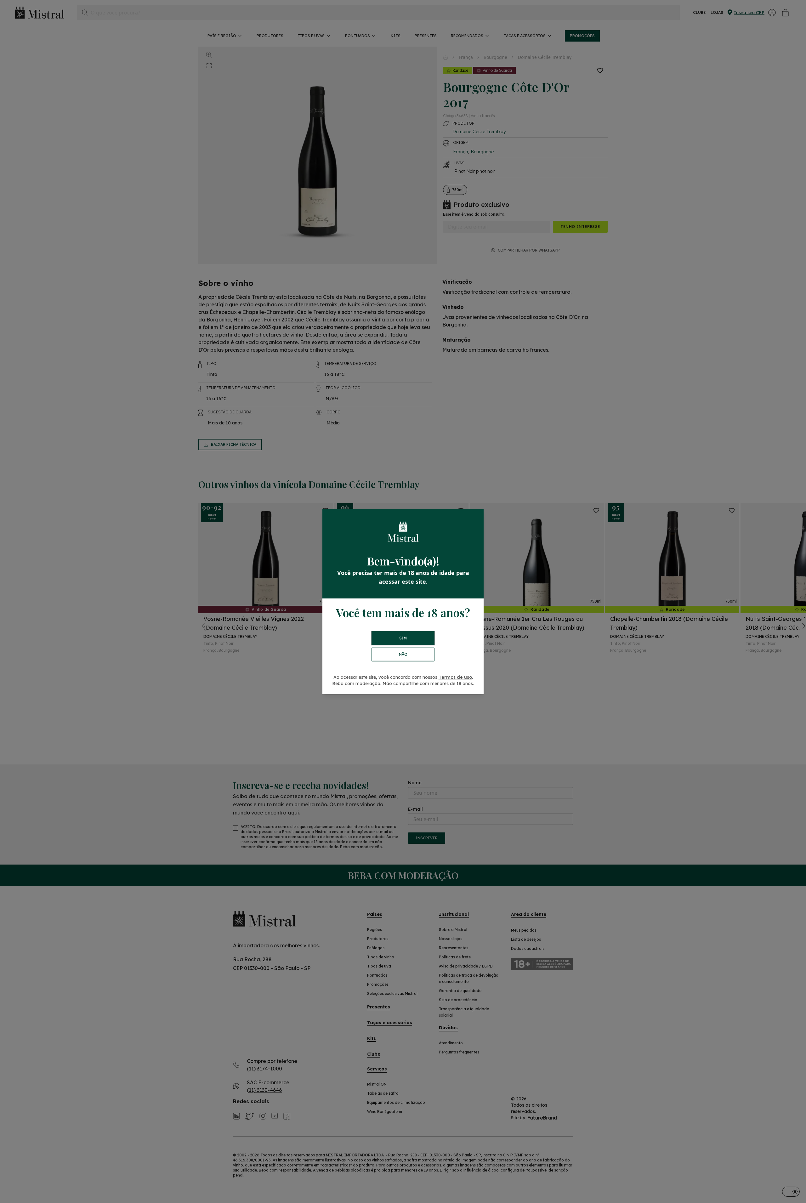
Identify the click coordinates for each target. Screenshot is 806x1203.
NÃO (403, 654)
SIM (403, 638)
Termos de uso (455, 677)
